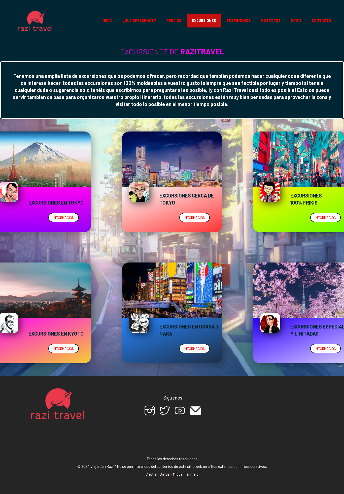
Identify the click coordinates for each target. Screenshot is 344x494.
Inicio (106, 20)
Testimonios (238, 20)
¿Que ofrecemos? (139, 20)
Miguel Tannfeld (185, 474)
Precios (173, 20)
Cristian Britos (158, 474)
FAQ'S (296, 20)
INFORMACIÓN (63, 217)
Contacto (321, 20)
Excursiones (204, 20)
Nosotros (271, 20)
